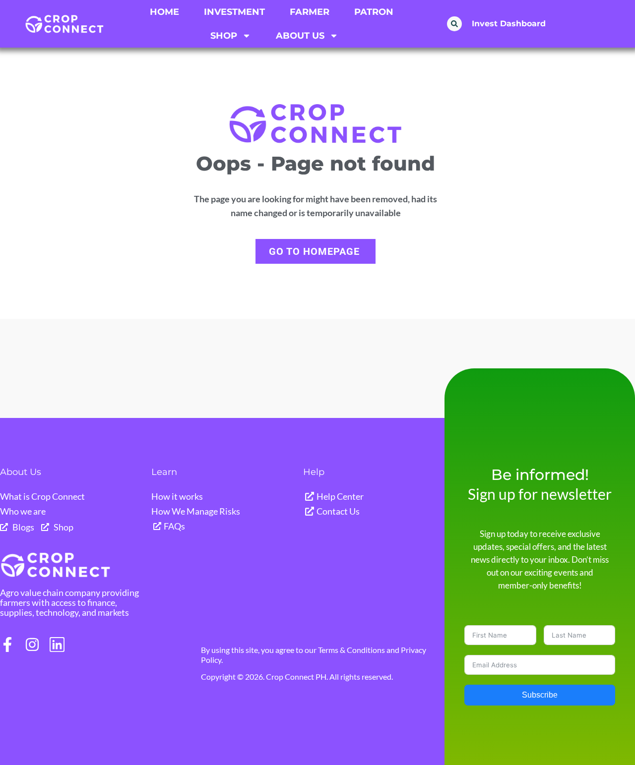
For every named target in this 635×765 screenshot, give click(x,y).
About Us (20, 472)
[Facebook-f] (7, 644)
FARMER (309, 11)
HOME (164, 11)
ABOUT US (300, 35)
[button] (454, 23)
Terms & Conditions (351, 649)
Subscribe (540, 695)
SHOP (223, 35)
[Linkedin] (57, 644)
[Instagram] (32, 644)
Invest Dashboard (509, 23)
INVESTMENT (234, 11)
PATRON (373, 11)
